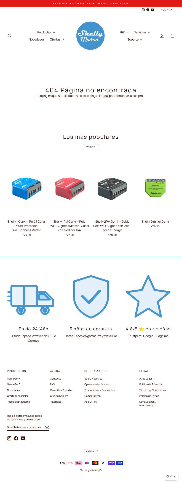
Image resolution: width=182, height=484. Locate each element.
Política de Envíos (149, 395)
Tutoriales (55, 401)
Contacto (55, 378)
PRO (122, 32)
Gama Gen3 (13, 384)
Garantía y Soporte (61, 390)
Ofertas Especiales (17, 395)
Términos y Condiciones (152, 390)
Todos (91, 147)
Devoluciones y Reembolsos (147, 403)
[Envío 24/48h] (33, 296)
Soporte (133, 39)
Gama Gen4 (13, 378)
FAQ (52, 384)
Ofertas (55, 39)
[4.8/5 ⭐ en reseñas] (148, 296)
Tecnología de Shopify (91, 470)
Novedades (37, 39)
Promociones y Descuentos (99, 390)
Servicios (140, 32)
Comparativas (92, 395)
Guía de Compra (59, 395)
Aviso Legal (145, 378)
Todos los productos (18, 401)
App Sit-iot (90, 401)
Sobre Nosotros (93, 378)
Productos (44, 32)
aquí (106, 96)
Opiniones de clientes (96, 384)
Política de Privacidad (151, 384)
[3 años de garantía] (91, 296)
